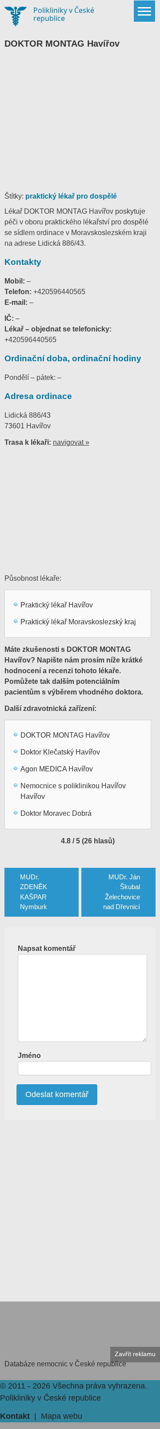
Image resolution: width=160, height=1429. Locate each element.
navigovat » (71, 442)
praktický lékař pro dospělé (71, 196)
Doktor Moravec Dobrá (56, 813)
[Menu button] (144, 11)
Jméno (29, 1055)
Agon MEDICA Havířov (56, 769)
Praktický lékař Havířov (56, 605)
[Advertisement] (80, 124)
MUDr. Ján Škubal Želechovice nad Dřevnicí (121, 892)
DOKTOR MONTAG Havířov (65, 735)
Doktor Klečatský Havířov (60, 752)
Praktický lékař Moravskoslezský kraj (78, 622)
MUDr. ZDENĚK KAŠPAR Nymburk (33, 892)
